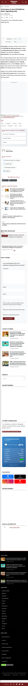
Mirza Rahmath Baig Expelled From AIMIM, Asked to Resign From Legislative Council (17, 334)
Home (2, 6)
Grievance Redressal (7, 647)
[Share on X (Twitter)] (4, 17)
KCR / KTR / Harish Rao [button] (9, 134)
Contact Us (4, 661)
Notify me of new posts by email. (11, 314)
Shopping (4, 618)
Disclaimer (4, 654)
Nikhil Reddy (7, 14)
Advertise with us (6, 636)
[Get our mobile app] (5, 2)
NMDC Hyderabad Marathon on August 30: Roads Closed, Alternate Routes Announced (18, 363)
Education (4, 596)
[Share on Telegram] (7, 17)
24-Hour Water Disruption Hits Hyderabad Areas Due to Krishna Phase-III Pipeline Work (18, 354)
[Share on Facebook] (2, 17)
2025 (3, 123)
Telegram (7, 171)
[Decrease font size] (12, 42)
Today (20, 125)
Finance (3, 601)
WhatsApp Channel (10, 167)
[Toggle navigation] (2, 2)
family (20, 123)
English (15, 38)
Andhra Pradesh (5, 591)
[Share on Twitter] (14, 684)
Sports (3, 621)
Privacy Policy (5, 643)
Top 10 (3, 626)
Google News (8, 164)
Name (5, 287)
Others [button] (5, 142)
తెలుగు (19, 38)
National (4, 613)
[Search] (24, 379)
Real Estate (4, 616)
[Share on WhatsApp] (9, 17)
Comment (6, 268)
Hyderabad (7, 6)
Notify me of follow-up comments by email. (14, 309)
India (16, 125)
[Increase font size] (19, 42)
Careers (4, 640)
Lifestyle (4, 611)
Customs (15, 123)
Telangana (4, 623)
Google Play (13, 180)
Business (4, 593)
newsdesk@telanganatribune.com (11, 116)
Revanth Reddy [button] (7, 138)
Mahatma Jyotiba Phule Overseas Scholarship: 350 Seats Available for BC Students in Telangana (17, 344)
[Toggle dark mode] (26, 2)
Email (4, 294)
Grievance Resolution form (8, 117)
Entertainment (5, 598)
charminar (8, 123)
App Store (5, 180)
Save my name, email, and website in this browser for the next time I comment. (13, 303)
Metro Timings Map (6, 658)
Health (3, 603)
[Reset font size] (21, 42)
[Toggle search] (22, 2)
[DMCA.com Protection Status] (14, 665)
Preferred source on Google (12, 160)
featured (4, 125)
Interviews (4, 608)
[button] (25, 242)
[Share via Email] (12, 17)
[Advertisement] (14, 98)
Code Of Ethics (5, 650)
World (3, 628)
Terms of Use (15, 675)
